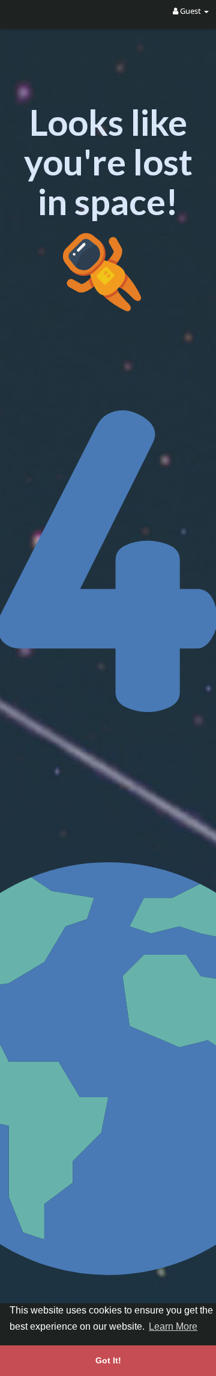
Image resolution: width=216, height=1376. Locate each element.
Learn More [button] (173, 1326)
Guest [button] (190, 10)
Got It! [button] (108, 1360)
